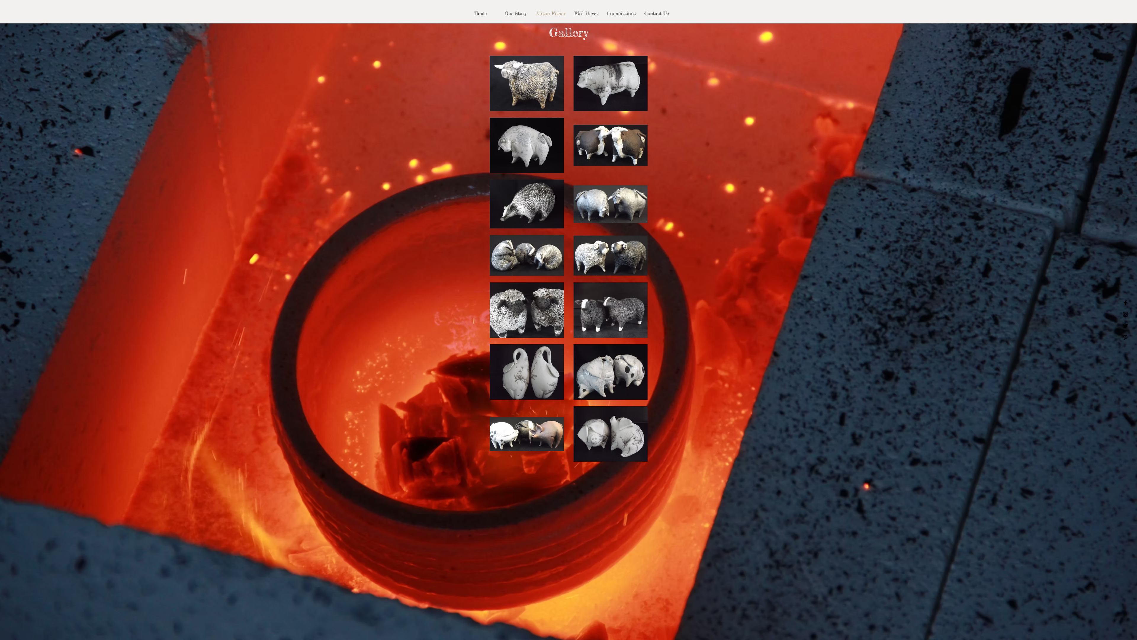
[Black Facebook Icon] (1125, 303)
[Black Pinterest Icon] (1125, 337)
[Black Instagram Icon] (1125, 314)
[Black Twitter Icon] (1125, 326)
